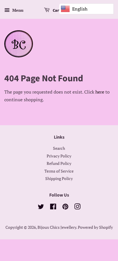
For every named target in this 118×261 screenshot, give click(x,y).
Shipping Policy (59, 178)
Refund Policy (59, 163)
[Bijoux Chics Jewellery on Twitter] (41, 207)
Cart (56, 10)
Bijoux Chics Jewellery (57, 227)
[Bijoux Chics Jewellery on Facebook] (53, 207)
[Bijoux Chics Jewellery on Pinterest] (65, 207)
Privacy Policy (59, 156)
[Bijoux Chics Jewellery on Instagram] (77, 207)
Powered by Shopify (95, 227)
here (99, 92)
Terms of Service (59, 171)
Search (59, 148)
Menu (17, 10)
